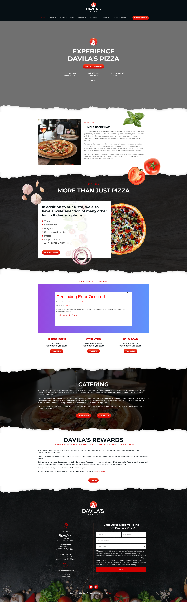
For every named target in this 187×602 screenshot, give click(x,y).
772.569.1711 (93, 73)
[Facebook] (92, 80)
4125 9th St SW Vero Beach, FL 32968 (130, 345)
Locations (82, 18)
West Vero (65, 545)
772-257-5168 (99, 471)
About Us (52, 18)
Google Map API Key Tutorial (66, 315)
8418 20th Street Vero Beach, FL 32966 (93, 345)
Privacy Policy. (112, 593)
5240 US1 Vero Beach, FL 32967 (56, 345)
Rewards (93, 18)
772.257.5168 (69, 73)
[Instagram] (95, 80)
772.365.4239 (117, 73)
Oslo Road (65, 554)
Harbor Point (65, 535)
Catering (63, 18)
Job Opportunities (120, 18)
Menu (72, 18)
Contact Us (105, 18)
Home (43, 18)
